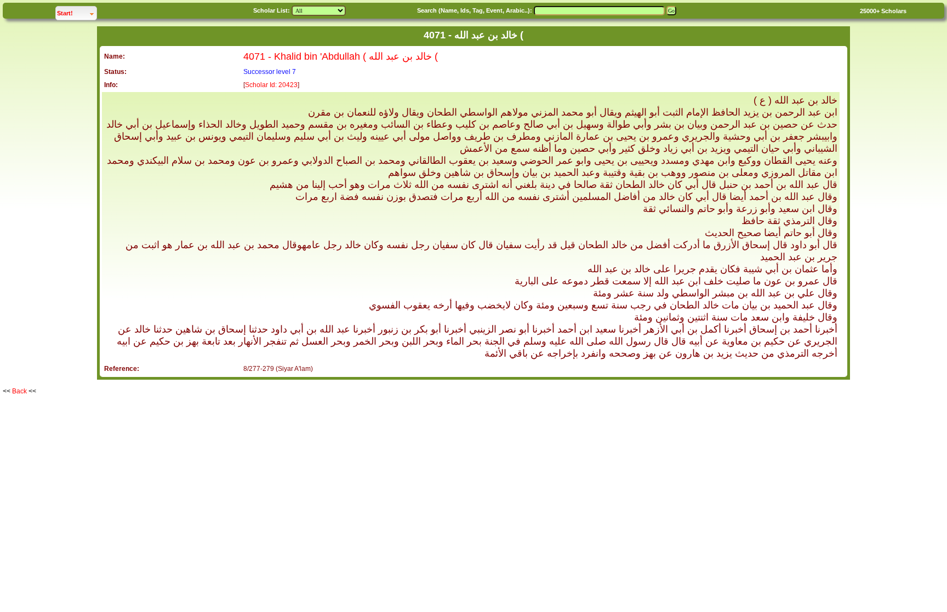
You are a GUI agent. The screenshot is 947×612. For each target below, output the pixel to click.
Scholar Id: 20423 (271, 85)
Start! (76, 12)
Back (19, 391)
